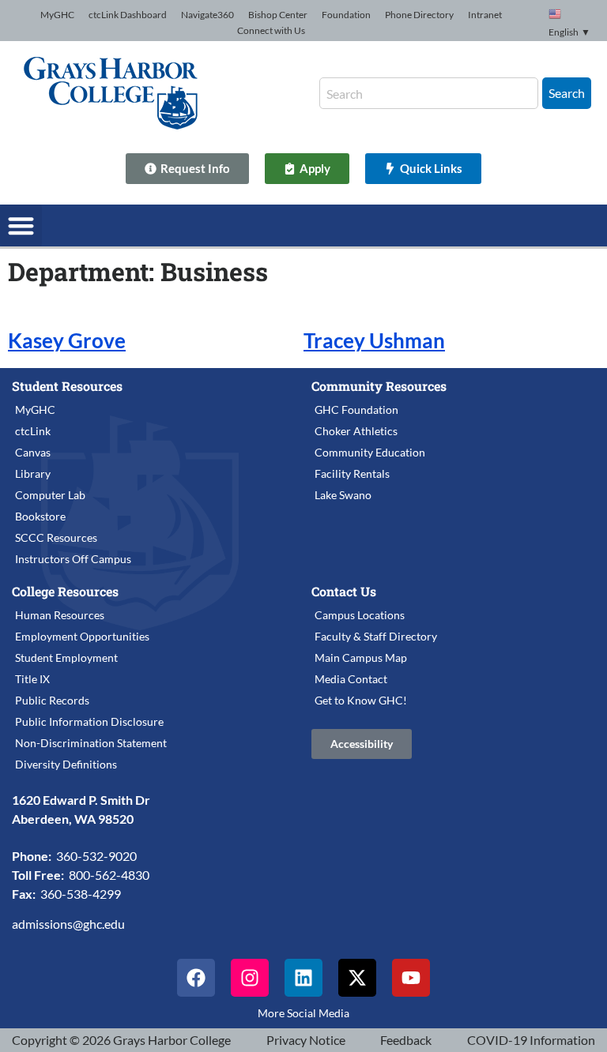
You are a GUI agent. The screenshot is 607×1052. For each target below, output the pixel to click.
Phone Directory (419, 15)
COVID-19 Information (531, 1039)
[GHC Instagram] (250, 978)
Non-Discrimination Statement (91, 743)
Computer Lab (50, 495)
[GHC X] (357, 978)
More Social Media (303, 1013)
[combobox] (428, 93)
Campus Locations (360, 615)
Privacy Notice (305, 1039)
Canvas (33, 452)
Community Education (370, 452)
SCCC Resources (56, 537)
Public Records (52, 700)
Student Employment (66, 657)
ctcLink (33, 431)
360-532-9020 (96, 855)
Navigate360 (207, 15)
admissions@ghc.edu (68, 923)
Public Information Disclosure (89, 721)
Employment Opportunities (82, 636)
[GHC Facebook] (196, 978)
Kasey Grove (67, 340)
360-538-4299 (80, 893)
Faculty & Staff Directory (376, 636)
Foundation (346, 15)
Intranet (485, 15)
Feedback (406, 1039)
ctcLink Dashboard (128, 15)
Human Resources (59, 615)
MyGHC (57, 15)
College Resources (65, 591)
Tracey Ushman (374, 340)
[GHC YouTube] (411, 978)
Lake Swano (343, 495)
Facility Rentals (352, 473)
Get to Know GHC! (361, 700)
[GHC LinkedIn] (303, 978)
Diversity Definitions (66, 764)
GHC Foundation (356, 409)
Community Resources (379, 386)
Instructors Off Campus (73, 558)
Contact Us (343, 591)
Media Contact (351, 679)
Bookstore (40, 516)
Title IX (32, 679)
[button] (21, 225)
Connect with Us (271, 30)
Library (33, 473)
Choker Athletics (356, 431)
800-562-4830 (109, 874)
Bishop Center (277, 15)
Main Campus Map (361, 657)
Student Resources (67, 386)
